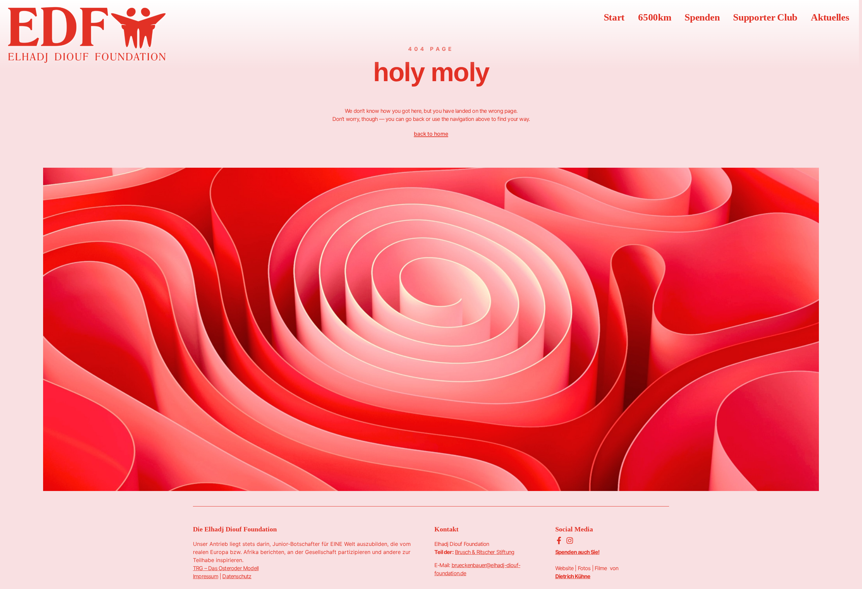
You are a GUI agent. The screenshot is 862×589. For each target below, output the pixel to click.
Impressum (205, 576)
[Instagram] (569, 540)
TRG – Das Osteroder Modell (226, 568)
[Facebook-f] (559, 540)
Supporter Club (765, 17)
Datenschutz (236, 576)
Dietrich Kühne (573, 576)
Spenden (702, 17)
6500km (654, 17)
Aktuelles (830, 17)
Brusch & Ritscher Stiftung (484, 552)
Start (614, 17)
